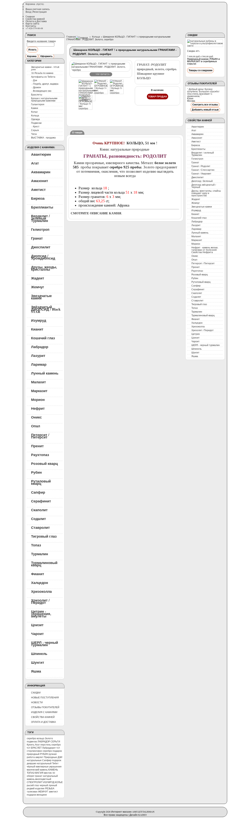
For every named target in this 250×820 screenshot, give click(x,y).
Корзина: (35, 3)
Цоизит (37, 624)
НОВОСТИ (37, 702)
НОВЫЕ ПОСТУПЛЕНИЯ (45, 697)
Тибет (55, 763)
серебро (31, 738)
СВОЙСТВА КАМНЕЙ (43, 717)
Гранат (37, 238)
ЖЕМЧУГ (43, 791)
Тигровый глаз (44, 536)
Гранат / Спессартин (202, 169)
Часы (34, 133)
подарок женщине (37, 794)
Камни (34, 108)
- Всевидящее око (41, 90)
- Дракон (36, 87)
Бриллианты (42, 207)
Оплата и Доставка (36, 21)
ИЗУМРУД (48, 782)
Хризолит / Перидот (40, 601)
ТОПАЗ (30, 772)
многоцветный (43, 778)
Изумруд (38, 320)
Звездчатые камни (41, 296)
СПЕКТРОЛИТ (35, 782)
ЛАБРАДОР (44, 741)
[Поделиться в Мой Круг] (97, 119)
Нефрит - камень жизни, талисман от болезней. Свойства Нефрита (204, 250)
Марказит (39, 390)
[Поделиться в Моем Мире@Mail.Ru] (73, 119)
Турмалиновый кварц (44, 563)
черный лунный (48, 785)
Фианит (37, 573)
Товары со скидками (200, 70)
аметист (53, 791)
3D (53, 772)
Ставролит (40, 527)
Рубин (36, 472)
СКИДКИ (36, 692)
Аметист (38, 189)
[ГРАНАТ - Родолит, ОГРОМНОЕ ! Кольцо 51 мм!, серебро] (101, 92)
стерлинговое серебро (39, 750)
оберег (30, 775)
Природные (50, 757)
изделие (40, 788)
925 (58, 747)
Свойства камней (35, 18)
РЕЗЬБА (49, 788)
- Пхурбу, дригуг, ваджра (45, 83)
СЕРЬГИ (55, 741)
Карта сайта (32, 23)
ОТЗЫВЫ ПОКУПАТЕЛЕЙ (45, 707)
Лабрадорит (49, 747)
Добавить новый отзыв (205, 109)
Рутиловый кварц (41, 482)
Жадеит (37, 278)
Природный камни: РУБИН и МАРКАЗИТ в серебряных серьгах (203, 61)
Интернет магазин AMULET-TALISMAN (132, 811)
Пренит (37, 445)
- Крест (35, 126)
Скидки (192, 35)
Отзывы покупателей (202, 83)
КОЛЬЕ (59, 782)
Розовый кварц (44, 463)
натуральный (44, 763)
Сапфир (38, 492)
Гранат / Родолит (200, 166)
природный (33, 753)
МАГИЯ (39, 772)
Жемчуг (37, 286)
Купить (30, 744)
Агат (35, 163)
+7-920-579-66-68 (34, 28)
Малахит (38, 381)
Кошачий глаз (43, 337)
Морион (38, 399)
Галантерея (37, 104)
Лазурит (38, 355)
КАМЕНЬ (53, 769)
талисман (32, 791)
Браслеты (36, 94)
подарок (57, 750)
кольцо (40, 738)
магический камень (37, 769)
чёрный (31, 766)
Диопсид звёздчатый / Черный (203, 186)
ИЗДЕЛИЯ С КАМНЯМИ (44, 712)
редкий (31, 788)
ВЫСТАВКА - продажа (43, 137)
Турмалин (39, 553)
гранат (38, 775)
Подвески (36, 122)
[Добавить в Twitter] (89, 119)
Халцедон (39, 582)
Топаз (36, 544)
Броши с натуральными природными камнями (44, 99)
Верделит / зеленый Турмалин (40, 218)
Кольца (35, 115)
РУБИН (44, 753)
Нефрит (38, 408)
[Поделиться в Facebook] (81, 119)
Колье (34, 111)
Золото (49, 738)
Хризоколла (41, 591)
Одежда (35, 119)
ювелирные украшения (49, 766)
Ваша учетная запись (38, 9)
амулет (39, 757)
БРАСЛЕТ (36, 747)
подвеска (32, 741)
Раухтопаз (40, 454)
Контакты (31, 25)
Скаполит (39, 509)
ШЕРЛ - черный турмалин (44, 643)
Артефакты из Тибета (43, 76)
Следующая (127, 87)
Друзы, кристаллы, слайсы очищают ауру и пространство (206, 193)
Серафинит (41, 500)
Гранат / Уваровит (201, 173)
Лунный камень (44, 373)
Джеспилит (40, 246)
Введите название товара (41, 41)
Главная (30, 16)
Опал (35, 425)
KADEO (142, 814)
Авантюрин (41, 154)
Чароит (37, 633)
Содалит (38, 518)
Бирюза (38, 198)
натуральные (34, 760)
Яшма (36, 671)
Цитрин (195, 333)
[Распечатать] (108, 119)
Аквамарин (40, 171)
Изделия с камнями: (41, 147)
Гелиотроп (40, 229)
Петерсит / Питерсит (40, 435)
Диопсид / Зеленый (202, 180)
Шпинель (39, 653)
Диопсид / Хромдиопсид (43, 256)
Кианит (37, 329)
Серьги (35, 130)
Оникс (36, 417)
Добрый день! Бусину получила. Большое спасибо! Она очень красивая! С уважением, (203, 92)
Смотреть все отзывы (205, 104)
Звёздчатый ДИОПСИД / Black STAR (46, 309)
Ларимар (38, 364)
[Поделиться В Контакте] (128, 104)
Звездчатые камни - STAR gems (45, 68)
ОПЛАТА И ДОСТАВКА (43, 721)
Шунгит (37, 662)
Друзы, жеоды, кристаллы (44, 267)
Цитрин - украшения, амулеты (41, 613)
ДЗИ (60, 757)
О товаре (77, 132)
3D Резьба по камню (42, 73)
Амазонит (39, 180)
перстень (45, 744)
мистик (48, 772)
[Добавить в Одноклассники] (128, 112)
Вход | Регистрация (36, 11)
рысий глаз (33, 785)
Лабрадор (39, 346)
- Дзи (34, 80)
